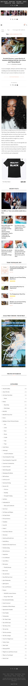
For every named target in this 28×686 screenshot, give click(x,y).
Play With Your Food (15, 577)
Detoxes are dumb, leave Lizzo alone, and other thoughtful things (6, 253)
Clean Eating (18, 674)
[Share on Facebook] (12, 85)
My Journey (15, 564)
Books (15, 418)
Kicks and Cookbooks (15, 505)
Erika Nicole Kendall (16, 64)
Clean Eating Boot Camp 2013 (15, 460)
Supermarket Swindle (15, 609)
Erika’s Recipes (8, 675)
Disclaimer (18, 1)
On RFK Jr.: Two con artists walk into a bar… (13, 212)
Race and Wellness (15, 587)
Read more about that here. (12, 144)
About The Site (15, 392)
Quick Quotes (15, 583)
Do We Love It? (15, 479)
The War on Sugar (15, 635)
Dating (18, 675)
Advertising (12, 1)
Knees (15, 398)
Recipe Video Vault (15, 596)
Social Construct (15, 603)
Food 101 (15, 525)
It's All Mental (15, 557)
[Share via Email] (17, 85)
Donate (24, 1)
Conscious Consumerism (15, 463)
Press (13, 3)
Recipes (15, 590)
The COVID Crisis (15, 622)
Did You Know (15, 476)
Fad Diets (15, 499)
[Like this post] (10, 85)
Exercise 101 (15, 486)
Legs (15, 440)
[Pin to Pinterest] (15, 85)
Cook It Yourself (15, 466)
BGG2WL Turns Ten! (15, 414)
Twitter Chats (15, 642)
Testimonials (15, 616)
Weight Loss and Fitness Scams (15, 651)
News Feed (15, 570)
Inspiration (15, 554)
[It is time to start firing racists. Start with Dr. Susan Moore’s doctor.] (21, 220)
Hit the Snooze (15, 551)
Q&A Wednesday (15, 580)
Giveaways (15, 535)
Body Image (15, 408)
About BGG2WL (4, 1)
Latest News (15, 561)
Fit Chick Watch (15, 515)
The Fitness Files (15, 625)
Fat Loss (15, 489)
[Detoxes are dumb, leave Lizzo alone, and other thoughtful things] (7, 244)
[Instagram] (14, 5)
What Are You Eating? (15, 655)
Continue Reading (14, 76)
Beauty (15, 401)
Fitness (14, 675)
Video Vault (15, 645)
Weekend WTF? (15, 648)
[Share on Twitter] (13, 85)
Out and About (15, 573)
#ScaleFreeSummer (15, 453)
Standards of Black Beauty (15, 606)
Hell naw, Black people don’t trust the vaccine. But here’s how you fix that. (20, 253)
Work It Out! (15, 658)
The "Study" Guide (15, 619)
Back (15, 431)
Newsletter (8, 3)
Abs (15, 424)
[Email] (17, 19)
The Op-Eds (15, 629)
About (8, 674)
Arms (15, 427)
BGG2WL (15, 411)
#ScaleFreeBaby (15, 388)
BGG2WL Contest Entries (15, 593)
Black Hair (15, 405)
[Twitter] (12, 5)
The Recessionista (15, 632)
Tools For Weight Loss (15, 639)
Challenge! (15, 450)
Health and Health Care (15, 538)
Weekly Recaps (15, 567)
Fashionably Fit (15, 502)
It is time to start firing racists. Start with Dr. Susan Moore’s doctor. (20, 228)
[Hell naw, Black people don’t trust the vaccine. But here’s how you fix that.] (21, 244)
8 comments (14, 82)
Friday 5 (15, 528)
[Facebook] (10, 19)
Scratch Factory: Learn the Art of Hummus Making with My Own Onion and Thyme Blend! (14, 60)
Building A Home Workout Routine (15, 421)
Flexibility (15, 522)
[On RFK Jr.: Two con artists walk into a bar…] (14, 200)
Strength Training (15, 496)
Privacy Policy (20, 3)
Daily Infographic (15, 470)
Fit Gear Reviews (15, 518)
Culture (23, 674)
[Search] (26, 25)
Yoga (15, 444)
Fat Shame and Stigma (15, 512)
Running (15, 492)
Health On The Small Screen (15, 544)
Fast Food (15, 509)
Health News (15, 541)
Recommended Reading (15, 599)
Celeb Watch (15, 447)
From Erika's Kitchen (15, 531)
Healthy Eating (15, 548)
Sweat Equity (15, 613)
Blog (22, 675)
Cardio (15, 437)
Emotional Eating (15, 483)
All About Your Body (15, 395)
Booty (15, 434)
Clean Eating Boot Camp (15, 457)
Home (2, 30)
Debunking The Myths (15, 473)
